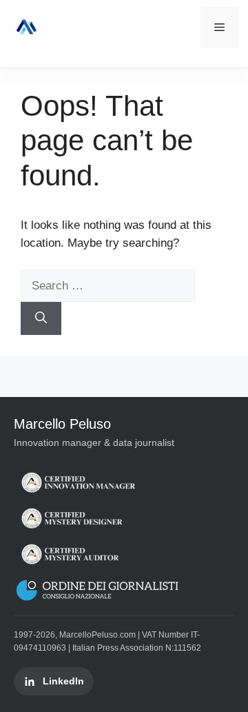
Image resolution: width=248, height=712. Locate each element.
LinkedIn (63, 680)
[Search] (41, 318)
